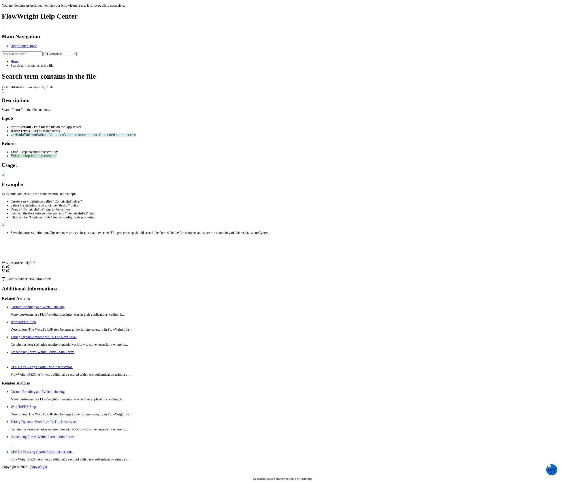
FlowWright (38, 467)
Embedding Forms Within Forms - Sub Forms (42, 352)
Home (15, 61)
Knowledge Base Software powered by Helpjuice (283, 478)
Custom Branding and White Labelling (38, 307)
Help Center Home (24, 46)
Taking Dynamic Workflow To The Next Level (44, 337)
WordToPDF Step (23, 322)
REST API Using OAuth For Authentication (42, 367)
